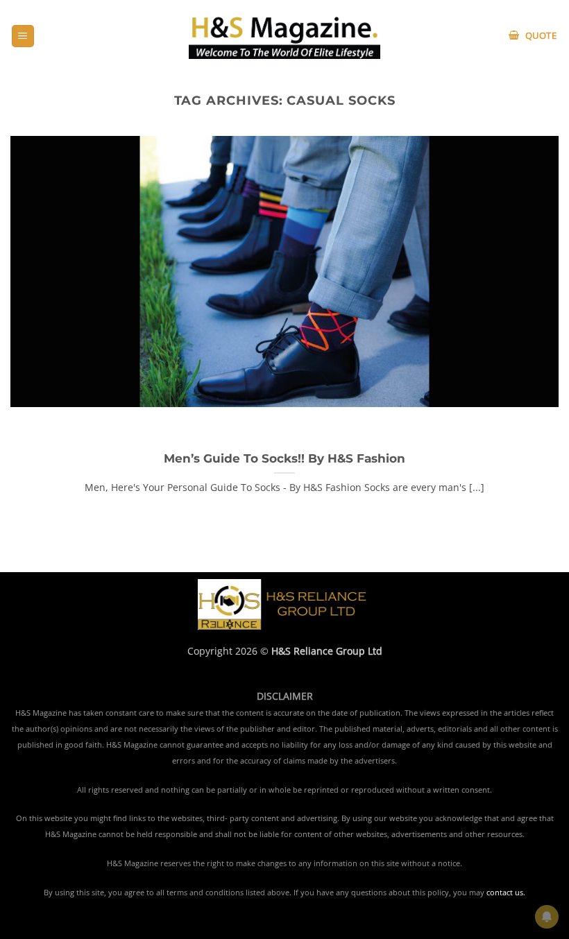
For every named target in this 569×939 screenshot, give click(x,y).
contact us (504, 892)
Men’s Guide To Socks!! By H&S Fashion (284, 458)
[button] (23, 36)
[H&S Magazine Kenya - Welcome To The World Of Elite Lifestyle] (285, 35)
